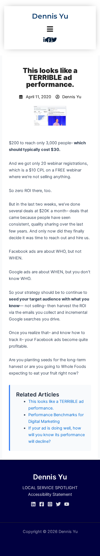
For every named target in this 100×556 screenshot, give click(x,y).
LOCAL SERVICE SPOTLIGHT (50, 487)
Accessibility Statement (50, 494)
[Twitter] (58, 504)
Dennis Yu (50, 16)
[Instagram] (50, 504)
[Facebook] (41, 504)
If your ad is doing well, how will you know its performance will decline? (56, 435)
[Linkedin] (33, 504)
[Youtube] (66, 504)
